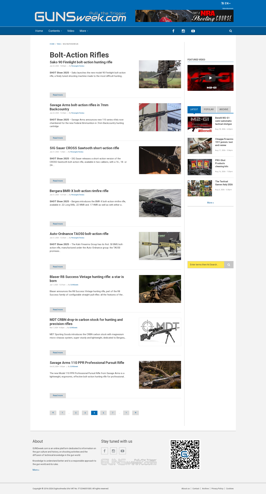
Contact (195, 489)
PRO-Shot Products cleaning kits (221, 163)
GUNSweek (74, 285)
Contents (54, 30)
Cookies (230, 489)
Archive (224, 109)
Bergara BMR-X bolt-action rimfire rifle (79, 191)
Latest (195, 109)
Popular (209, 109)
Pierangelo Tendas (77, 66)
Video (70, 30)
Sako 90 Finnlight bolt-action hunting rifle (81, 62)
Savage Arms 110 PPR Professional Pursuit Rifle (87, 363)
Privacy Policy (217, 489)
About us (185, 489)
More (83, 30)
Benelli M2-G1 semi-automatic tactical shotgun (223, 121)
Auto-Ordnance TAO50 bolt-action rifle (79, 234)
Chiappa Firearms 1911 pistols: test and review (224, 142)
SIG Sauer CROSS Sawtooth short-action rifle (84, 148)
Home (39, 30)
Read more (58, 95)
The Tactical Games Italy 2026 (224, 183)
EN (226, 3)
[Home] (81, 15)
